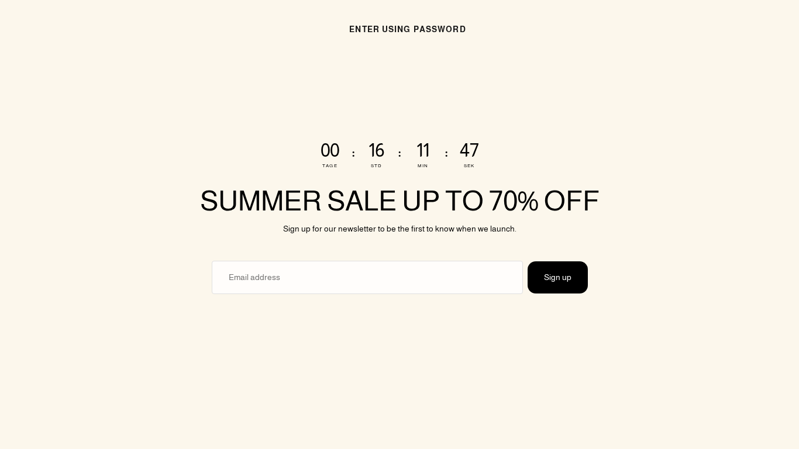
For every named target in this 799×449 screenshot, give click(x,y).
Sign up (557, 277)
